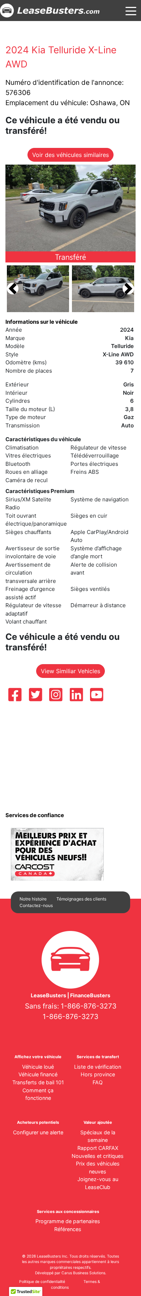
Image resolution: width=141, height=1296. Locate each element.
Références (67, 1229)
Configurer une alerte (38, 1132)
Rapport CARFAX (97, 1148)
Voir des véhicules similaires (70, 154)
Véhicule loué (38, 1067)
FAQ (98, 1082)
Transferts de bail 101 (38, 1082)
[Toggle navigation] (131, 10)
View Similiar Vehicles (70, 671)
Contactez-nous (36, 905)
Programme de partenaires (67, 1221)
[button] (12, 288)
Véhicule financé (37, 1074)
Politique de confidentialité (42, 1281)
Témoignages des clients (81, 899)
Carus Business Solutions (83, 1273)
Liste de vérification (97, 1067)
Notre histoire (33, 899)
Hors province (98, 1074)
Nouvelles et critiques (98, 1156)
